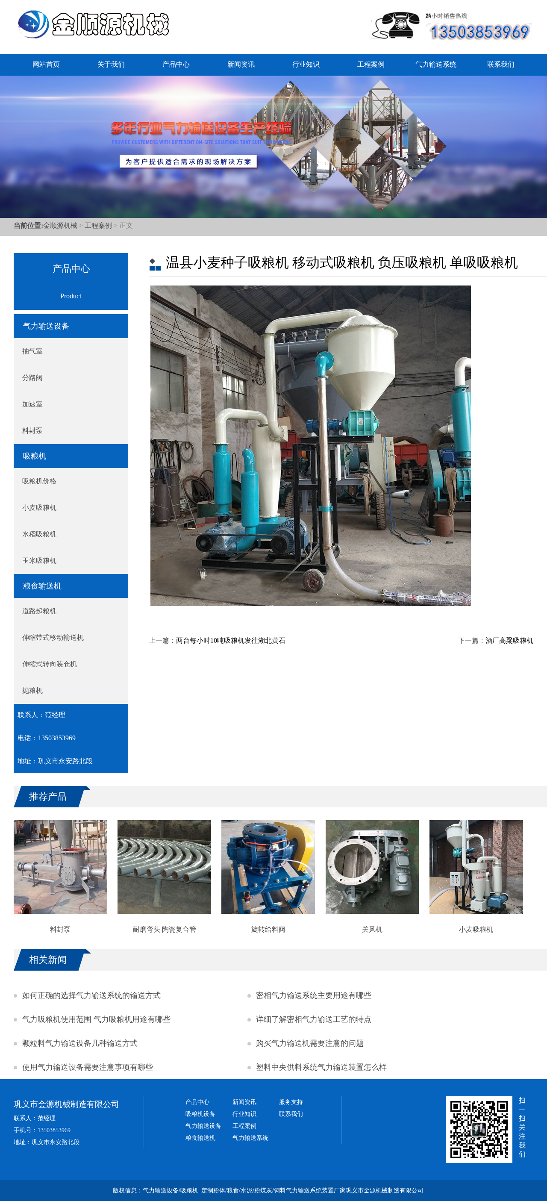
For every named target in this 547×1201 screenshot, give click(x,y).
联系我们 (501, 64)
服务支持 (291, 1102)
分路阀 (32, 377)
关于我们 (111, 64)
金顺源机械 (60, 225)
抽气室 (32, 351)
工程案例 (371, 64)
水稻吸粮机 (39, 534)
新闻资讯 (241, 64)
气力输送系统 (435, 64)
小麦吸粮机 (39, 507)
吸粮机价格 (39, 481)
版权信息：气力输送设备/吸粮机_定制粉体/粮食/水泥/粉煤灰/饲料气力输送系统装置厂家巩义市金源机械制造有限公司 (268, 1190)
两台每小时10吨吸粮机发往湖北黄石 (230, 640)
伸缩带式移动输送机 (53, 637)
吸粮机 (34, 456)
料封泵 (32, 430)
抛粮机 (32, 690)
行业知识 (306, 64)
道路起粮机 (39, 611)
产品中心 (176, 64)
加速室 (32, 404)
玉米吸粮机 (39, 560)
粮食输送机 (42, 586)
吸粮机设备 (200, 1114)
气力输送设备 (46, 326)
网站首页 (46, 64)
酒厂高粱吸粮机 (509, 640)
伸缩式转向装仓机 (49, 664)
